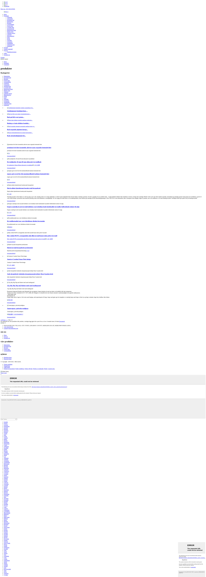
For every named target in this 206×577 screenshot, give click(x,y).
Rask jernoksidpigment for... (16, 136)
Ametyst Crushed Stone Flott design (19, 259)
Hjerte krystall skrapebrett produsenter (20, 248)
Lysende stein (10, 27)
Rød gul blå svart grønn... (15, 117)
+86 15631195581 (8, 327)
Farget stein (10, 26)
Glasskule (9, 17)
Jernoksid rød (10, 29)
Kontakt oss (7, 55)
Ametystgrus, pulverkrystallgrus (17, 308)
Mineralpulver (10, 36)
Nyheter (6, 47)
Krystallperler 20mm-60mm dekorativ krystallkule (19, 165)
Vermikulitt (10, 43)
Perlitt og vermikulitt (38, 368)
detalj (14, 156)
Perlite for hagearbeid (9, 368)
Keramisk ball (10, 20)
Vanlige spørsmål (8, 49)
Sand (8, 37)
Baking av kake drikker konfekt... (18, 123)
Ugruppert (9, 42)
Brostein (9, 23)
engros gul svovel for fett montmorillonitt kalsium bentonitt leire (28, 174)
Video (5, 53)
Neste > (5, 320)
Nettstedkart (7, 366)
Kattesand (9, 46)
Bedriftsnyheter (8, 357)
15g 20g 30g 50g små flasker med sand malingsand (24, 285)
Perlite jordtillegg (19, 368)
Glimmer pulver (11, 33)
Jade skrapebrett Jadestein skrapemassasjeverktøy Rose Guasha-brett (30, 274)
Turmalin (9, 40)
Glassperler (10, 18)
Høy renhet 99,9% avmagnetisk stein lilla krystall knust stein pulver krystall (32, 236)
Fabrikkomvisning (11, 52)
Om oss (6, 50)
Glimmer (9, 34)
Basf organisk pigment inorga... (17, 129)
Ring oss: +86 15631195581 (8, 9)
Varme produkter (8, 364)
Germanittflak (10, 24)
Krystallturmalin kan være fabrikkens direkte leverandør (26, 221)
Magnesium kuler (11, 30)
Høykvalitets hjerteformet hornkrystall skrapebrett (23, 188)
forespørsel (10, 156)
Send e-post (4, 373)
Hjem (5, 14)
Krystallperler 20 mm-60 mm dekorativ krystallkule (24, 162)
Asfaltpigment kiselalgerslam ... (17, 111)
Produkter (6, 16)
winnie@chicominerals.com (11, 328)
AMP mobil (7, 367)
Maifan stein (10, 31)
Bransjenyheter (8, 359)
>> (7, 320)
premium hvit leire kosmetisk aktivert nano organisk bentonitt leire (29, 147)
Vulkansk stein (11, 44)
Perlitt (8, 39)
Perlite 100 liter (28, 368)
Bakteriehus (10, 21)
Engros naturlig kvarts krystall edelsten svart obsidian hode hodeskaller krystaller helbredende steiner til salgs (43, 207)
